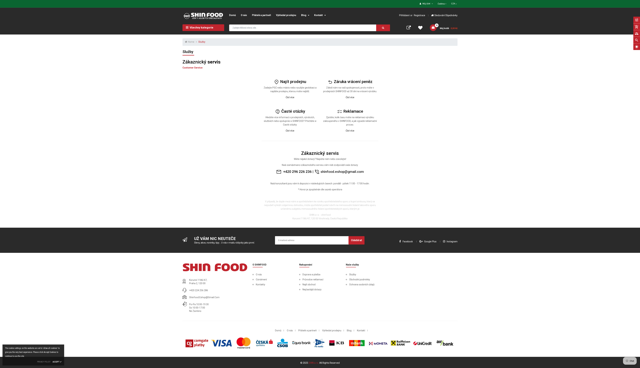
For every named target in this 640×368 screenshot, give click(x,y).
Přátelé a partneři (307, 330)
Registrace (419, 15)
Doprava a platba (311, 274)
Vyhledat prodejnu (331, 330)
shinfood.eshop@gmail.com (342, 172)
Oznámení (261, 279)
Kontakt (361, 330)
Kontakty (260, 284)
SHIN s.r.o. (314, 363)
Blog (349, 330)
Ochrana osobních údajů (361, 284)
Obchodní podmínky (359, 279)
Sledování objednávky (446, 15)
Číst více (350, 97)
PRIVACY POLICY (43, 362)
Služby (352, 274)
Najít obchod (309, 284)
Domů (278, 330)
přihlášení (404, 15)
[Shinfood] (215, 267)
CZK (454, 3)
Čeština (441, 4)
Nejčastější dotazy (312, 289)
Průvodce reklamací (312, 279)
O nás (259, 274)
